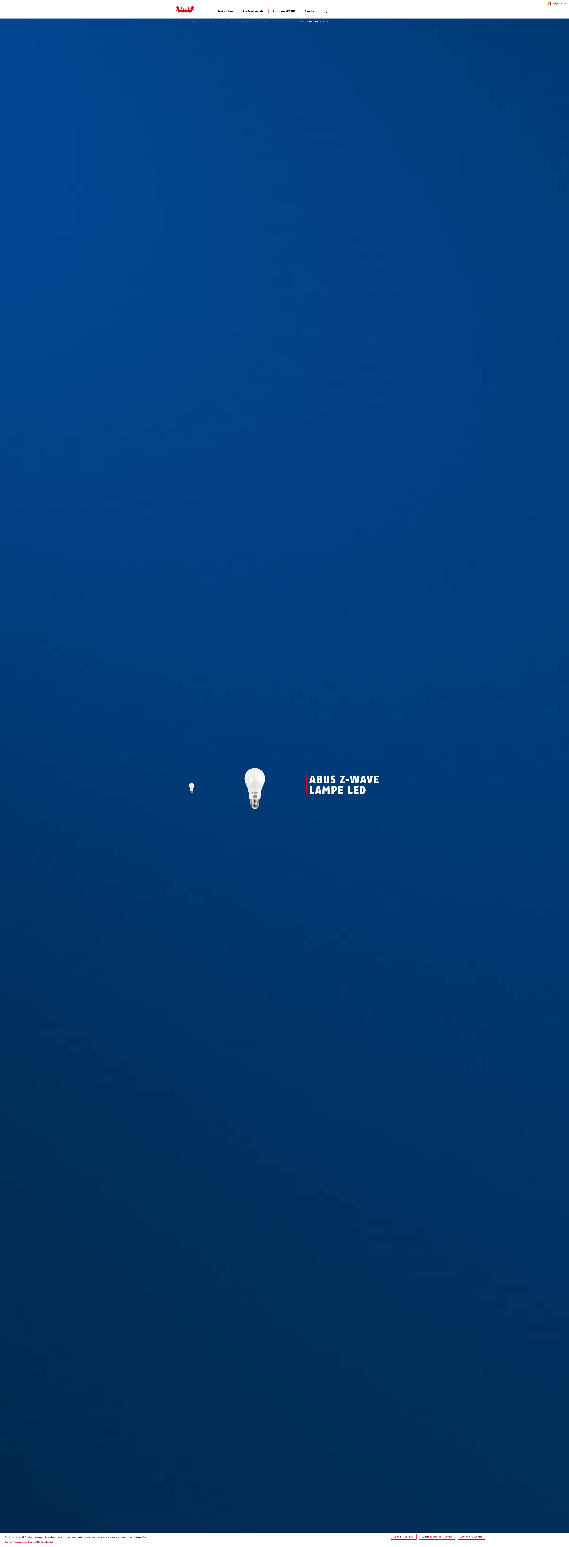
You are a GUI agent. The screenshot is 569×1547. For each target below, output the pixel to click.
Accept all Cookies (471, 1537)
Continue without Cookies (437, 1537)
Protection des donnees (25, 1542)
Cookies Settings (404, 1537)
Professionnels (253, 11)
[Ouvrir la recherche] (325, 13)
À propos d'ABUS (284, 11)
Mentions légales (45, 1542)
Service (310, 11)
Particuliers (226, 11)
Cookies (8, 1542)
